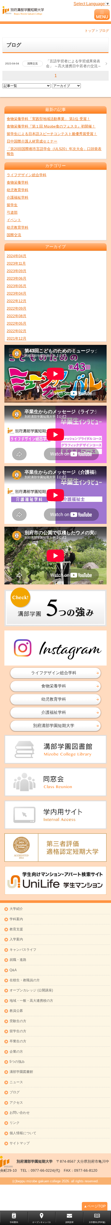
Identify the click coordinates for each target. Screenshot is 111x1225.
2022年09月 (16, 308)
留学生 (12, 205)
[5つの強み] (55, 607)
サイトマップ (20, 1143)
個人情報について (23, 1133)
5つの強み (17, 1062)
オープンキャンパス (41, 1222)
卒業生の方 (18, 1041)
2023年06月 (16, 278)
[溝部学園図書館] (55, 749)
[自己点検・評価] (55, 847)
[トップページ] (48, 10)
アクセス (16, 1102)
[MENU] (102, 14)
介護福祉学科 (17, 197)
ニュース (16, 1082)
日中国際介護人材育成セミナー (32, 141)
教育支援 (16, 929)
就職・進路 (18, 960)
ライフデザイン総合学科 (26, 175)
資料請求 (69, 1222)
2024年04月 (16, 256)
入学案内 (16, 939)
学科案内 (16, 919)
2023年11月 (16, 263)
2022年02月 (16, 331)
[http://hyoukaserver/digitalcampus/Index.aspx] (55, 814)
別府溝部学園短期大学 (53, 725)
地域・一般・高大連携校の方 (31, 1001)
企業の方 (16, 1051)
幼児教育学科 (17, 190)
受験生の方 (18, 1021)
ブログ (15, 1092)
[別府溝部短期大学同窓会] (55, 782)
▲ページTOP (95, 1206)
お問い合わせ (20, 1113)
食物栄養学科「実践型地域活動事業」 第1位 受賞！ (48, 119)
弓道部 (12, 212)
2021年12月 (16, 338)
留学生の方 (18, 1031)
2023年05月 (16, 286)
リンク (15, 1123)
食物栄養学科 (17, 182)
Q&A (13, 970)
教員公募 (16, 1011)
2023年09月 (16, 271)
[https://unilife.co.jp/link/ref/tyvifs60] (55, 880)
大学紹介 (16, 909)
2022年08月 (16, 316)
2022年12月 (16, 301)
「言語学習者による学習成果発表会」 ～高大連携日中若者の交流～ (73, 63)
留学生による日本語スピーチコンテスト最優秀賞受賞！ (52, 134)
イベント (14, 220)
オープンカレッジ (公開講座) (31, 990)
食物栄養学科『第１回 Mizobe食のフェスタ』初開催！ (51, 126)
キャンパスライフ (23, 950)
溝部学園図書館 (21, 1072)
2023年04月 (16, 293)
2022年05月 (16, 323)
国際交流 (14, 235)
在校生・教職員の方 (25, 980)
